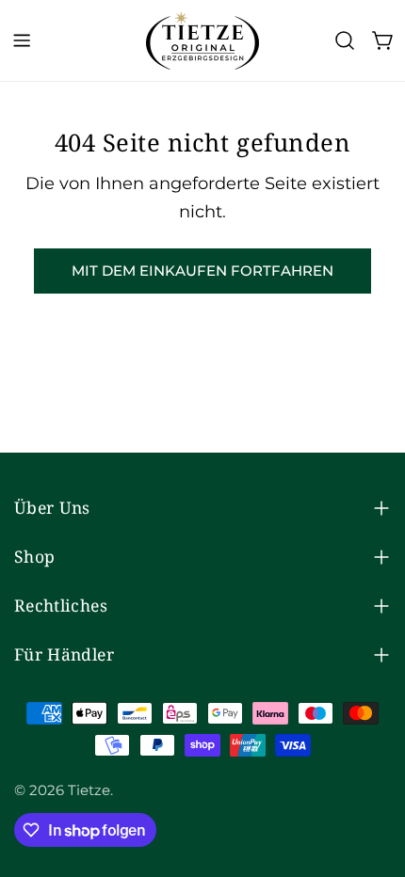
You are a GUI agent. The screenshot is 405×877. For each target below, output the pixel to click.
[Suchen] (345, 40)
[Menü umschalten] (21, 40)
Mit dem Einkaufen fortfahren (202, 270)
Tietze (89, 790)
